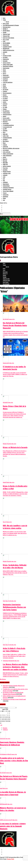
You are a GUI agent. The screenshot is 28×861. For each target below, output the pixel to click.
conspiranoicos (6, 77)
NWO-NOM (5, 162)
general (4, 116)
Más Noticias (3, 679)
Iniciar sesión (6, 23)
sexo (4, 179)
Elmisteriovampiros (7, 93)
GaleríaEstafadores (7, 114)
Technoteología (6, 186)
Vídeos (4, 198)
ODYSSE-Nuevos (6, 30)
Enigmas (5, 95)
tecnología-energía (7, 189)
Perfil (4, 41)
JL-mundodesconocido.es (8, 125)
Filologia (5, 109)
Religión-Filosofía (7, 171)
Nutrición (5, 161)
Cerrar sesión (6, 39)
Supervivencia (6, 184)
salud (4, 177)
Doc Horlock (5, 89)
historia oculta (6, 118)
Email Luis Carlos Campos (8, 38)
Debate (4, 86)
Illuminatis (5, 121)
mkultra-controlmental (8, 154)
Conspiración (5, 75)
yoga (4, 200)
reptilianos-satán (6, 173)
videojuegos (5, 196)
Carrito (7, 22)
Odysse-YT (5, 273)
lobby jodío (5, 134)
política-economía (7, 166)
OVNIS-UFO (5, 164)
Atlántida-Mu (6, 59)
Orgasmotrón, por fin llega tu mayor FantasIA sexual (14, 699)
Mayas (4, 143)
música (4, 157)
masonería (5, 139)
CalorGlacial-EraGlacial (8, 66)
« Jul (1, 725)
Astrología (5, 57)
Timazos (5, 193)
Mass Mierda (6, 141)
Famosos (5, 105)
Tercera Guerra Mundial (8, 191)
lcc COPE (5, 129)
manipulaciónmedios (7, 137)
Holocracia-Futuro (7, 120)
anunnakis (5, 52)
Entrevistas (5, 96)
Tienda (4, 20)
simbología (5, 182)
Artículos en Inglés (7, 55)
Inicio (4, 18)
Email (4, 268)
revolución (5, 175)
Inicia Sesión (5, 282)
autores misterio (6, 63)
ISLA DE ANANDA (6, 43)
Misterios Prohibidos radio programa (11, 148)
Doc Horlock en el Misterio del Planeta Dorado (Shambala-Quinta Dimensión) (13, 693)
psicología (5, 170)
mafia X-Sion (5, 136)
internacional (6, 123)
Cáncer (4, 70)
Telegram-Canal (6, 34)
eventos (4, 102)
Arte (4, 54)
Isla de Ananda (6, 284)
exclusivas (5, 104)
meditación (5, 146)
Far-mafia (5, 107)
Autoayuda (5, 61)
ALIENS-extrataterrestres (8, 50)
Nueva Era (5, 159)
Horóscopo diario (6, 27)
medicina (5, 145)
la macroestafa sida (7, 127)
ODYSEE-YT (5, 29)
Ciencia (4, 71)
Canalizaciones (6, 68)
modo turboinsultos (7, 155)
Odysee (4, 275)
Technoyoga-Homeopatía (8, 187)
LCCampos (5, 130)
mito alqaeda (6, 150)
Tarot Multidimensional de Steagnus (11, 25)
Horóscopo (5, 272)
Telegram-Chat (6, 36)
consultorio (5, 79)
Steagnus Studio (10, 859)
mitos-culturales (6, 152)
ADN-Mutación (6, 48)
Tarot (4, 270)
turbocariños (5, 195)
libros (4, 132)
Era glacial (5, 98)
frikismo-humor (6, 113)
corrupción (5, 80)
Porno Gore (5, 168)
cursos (4, 84)
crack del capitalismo (7, 82)
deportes (5, 88)
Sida (4, 180)
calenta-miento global (8, 64)
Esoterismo (5, 100)
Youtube (4, 32)
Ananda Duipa (6, 45)
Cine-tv (4, 73)
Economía (5, 91)
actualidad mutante (7, 47)
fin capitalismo (6, 111)
